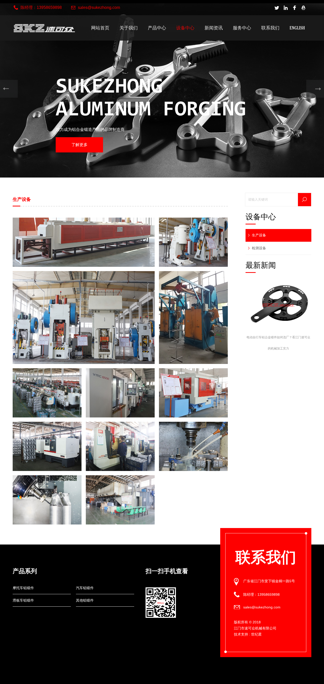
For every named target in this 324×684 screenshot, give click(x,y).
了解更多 (79, 145)
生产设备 (259, 235)
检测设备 (259, 248)
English (297, 27)
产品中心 (157, 27)
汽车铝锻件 (85, 588)
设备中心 (185, 27)
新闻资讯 (214, 27)
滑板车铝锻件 (23, 600)
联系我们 (270, 27)
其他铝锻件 (85, 600)
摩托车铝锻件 (23, 588)
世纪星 (256, 634)
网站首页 (100, 27)
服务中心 (242, 27)
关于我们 (128, 27)
